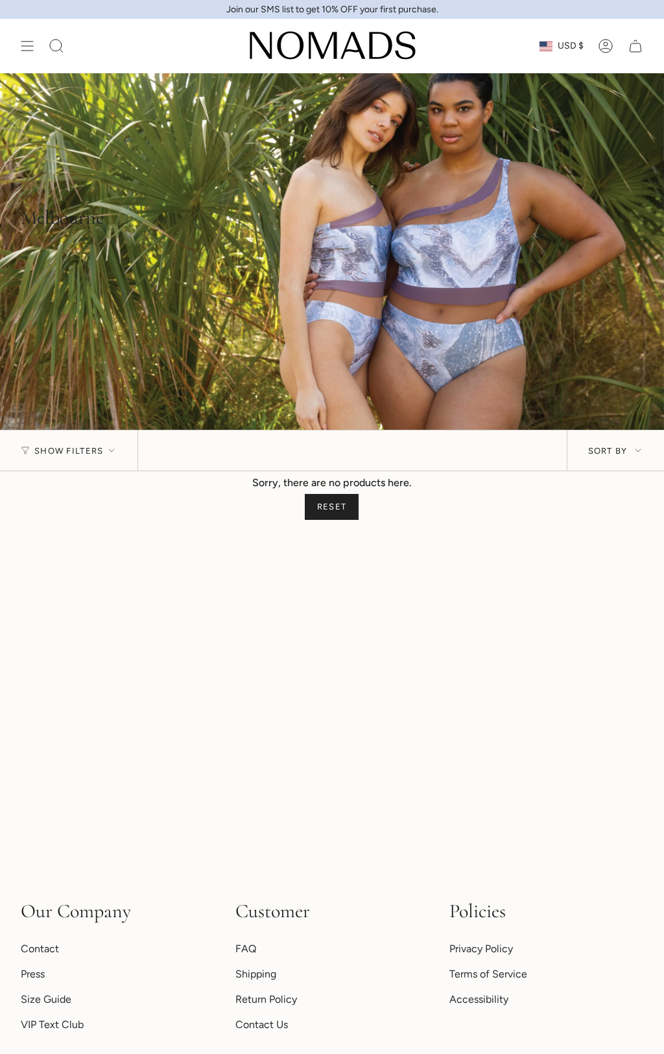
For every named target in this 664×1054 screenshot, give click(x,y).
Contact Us (261, 1024)
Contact (40, 949)
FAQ (245, 949)
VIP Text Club (52, 1024)
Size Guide (46, 999)
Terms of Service (488, 974)
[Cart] (635, 46)
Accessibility (478, 999)
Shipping (255, 974)
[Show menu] (27, 46)
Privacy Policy (481, 949)
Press (33, 974)
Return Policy (266, 999)
